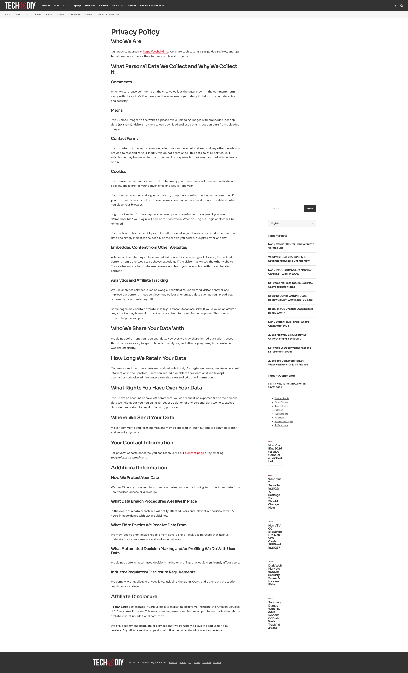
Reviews (61, 14)
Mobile (49, 14)
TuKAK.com (281, 425)
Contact (89, 14)
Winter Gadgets (284, 421)
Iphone (197, 662)
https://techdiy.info (155, 51)
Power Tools (282, 398)
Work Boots (281, 413)
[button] (396, 5)
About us (75, 14)
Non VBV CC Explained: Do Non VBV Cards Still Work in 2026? (275, 536)
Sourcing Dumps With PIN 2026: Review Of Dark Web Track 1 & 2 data (274, 615)
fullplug (279, 410)
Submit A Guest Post (108, 14)
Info (271, 442)
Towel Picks (281, 406)
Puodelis (279, 417)
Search (310, 208)
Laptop (37, 14)
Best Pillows (281, 402)
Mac (18, 14)
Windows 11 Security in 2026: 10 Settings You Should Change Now (274, 493)
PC (27, 14)
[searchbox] (285, 208)
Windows (206, 662)
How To (7, 14)
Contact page (194, 453)
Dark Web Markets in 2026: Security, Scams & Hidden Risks (275, 575)
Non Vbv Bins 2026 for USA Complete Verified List (275, 453)
